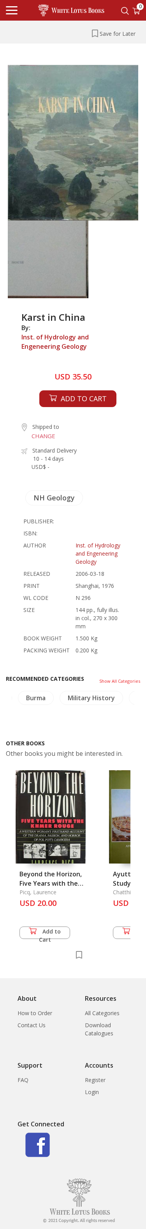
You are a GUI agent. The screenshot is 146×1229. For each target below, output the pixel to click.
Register (95, 1080)
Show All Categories (119, 681)
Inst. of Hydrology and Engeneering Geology (55, 342)
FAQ (23, 1080)
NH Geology (54, 497)
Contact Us (32, 1025)
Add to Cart (50, 933)
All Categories (102, 1013)
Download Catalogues (99, 1029)
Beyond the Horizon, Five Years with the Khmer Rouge (50, 883)
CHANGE (43, 436)
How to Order (35, 1013)
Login (92, 1092)
